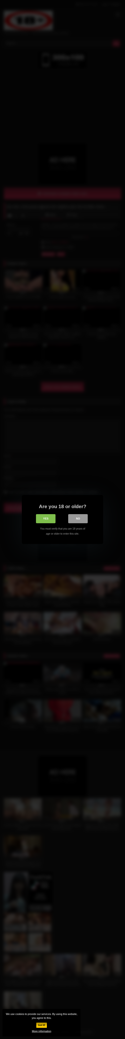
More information (41, 1031)
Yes (46, 518)
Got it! (41, 1025)
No (78, 518)
